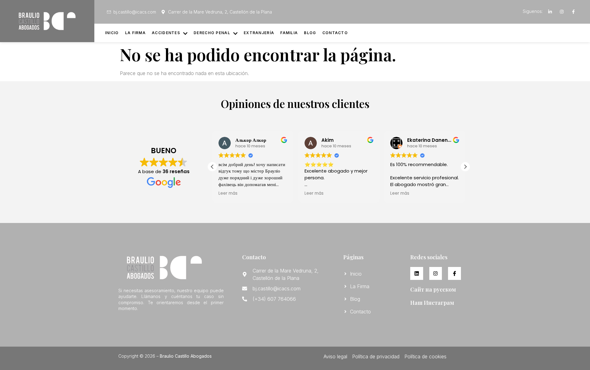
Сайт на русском (433, 289)
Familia (289, 32)
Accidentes (166, 32)
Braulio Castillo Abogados (186, 356)
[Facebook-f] (573, 11)
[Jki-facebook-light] (454, 273)
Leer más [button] (228, 193)
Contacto (335, 32)
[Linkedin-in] (550, 11)
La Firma (135, 32)
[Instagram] (561, 11)
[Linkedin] (416, 273)
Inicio (112, 32)
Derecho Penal (212, 32)
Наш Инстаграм (432, 302)
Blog (310, 32)
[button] (465, 166)
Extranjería (259, 32)
